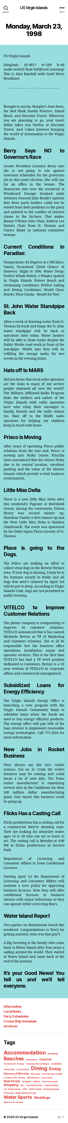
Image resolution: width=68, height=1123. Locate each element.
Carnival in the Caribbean (37, 1064)
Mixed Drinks (33, 1078)
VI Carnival (8, 1093)
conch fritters (22, 1069)
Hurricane (35, 1074)
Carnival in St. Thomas (14, 1064)
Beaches (14, 1058)
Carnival (45, 1059)
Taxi (22, 1085)
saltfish (36, 1081)
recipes (26, 1081)
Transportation (51, 1085)
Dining (39, 1068)
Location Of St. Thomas (14, 1078)
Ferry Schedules (16, 1016)
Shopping (11, 1085)
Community (9, 1069)
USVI (24, 1089)
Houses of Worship (16, 1073)
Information (13, 1006)
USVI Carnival (35, 1089)
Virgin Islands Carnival (25, 1093)
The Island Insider (34, 1085)
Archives (10, 1026)
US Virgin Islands (34, 8)
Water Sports (18, 1097)
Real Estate (12, 1081)
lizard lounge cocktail (52, 1074)
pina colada (46, 1078)
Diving (55, 1069)
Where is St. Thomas (13, 1102)
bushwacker (32, 1060)
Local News (12, 1011)
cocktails (56, 1063)
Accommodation (25, 1052)
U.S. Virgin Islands (12, 1089)
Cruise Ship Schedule (20, 1021)
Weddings (42, 1097)
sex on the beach (50, 1081)
